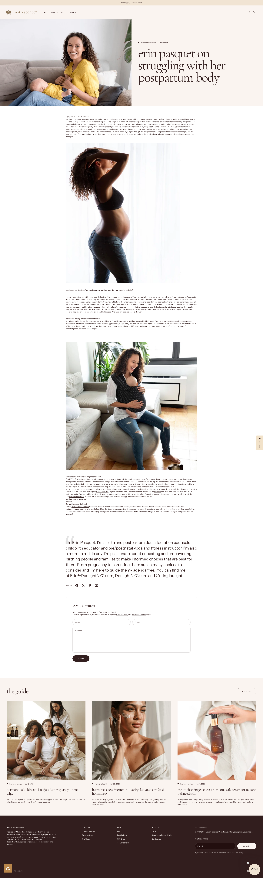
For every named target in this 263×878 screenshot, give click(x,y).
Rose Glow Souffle (76, 496)
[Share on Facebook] (76, 585)
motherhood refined (148, 43)
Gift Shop (54, 12)
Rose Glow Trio (102, 491)
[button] (254, 869)
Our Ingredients (88, 831)
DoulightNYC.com (131, 575)
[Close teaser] (248, 863)
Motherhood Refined (80, 506)
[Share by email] (96, 585)
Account (155, 827)
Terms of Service (139, 614)
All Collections (123, 843)
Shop (46, 12)
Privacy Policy (122, 614)
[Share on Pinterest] (90, 585)
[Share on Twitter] (83, 585)
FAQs (154, 831)
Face (119, 827)
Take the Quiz (87, 835)
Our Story (86, 827)
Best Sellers (122, 835)
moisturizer (152, 489)
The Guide (72, 12)
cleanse (132, 489)
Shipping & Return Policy (162, 835)
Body (119, 831)
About (63, 12)
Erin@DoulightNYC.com (91, 575)
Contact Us (156, 839)
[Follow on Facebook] (248, 871)
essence (157, 491)
